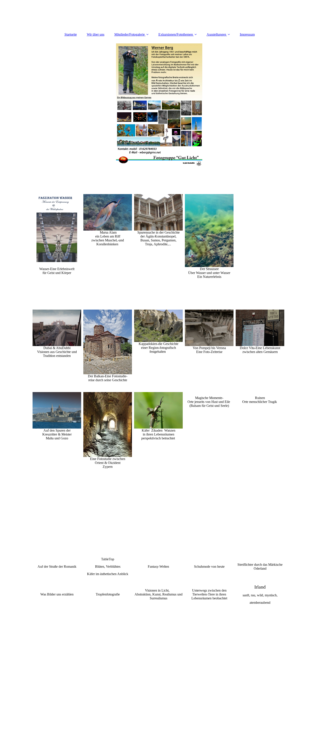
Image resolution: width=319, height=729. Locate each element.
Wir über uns (95, 34)
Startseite (70, 34)
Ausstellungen (216, 34)
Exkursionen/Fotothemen (175, 34)
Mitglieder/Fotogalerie (129, 34)
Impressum (247, 34)
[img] (159, 106)
